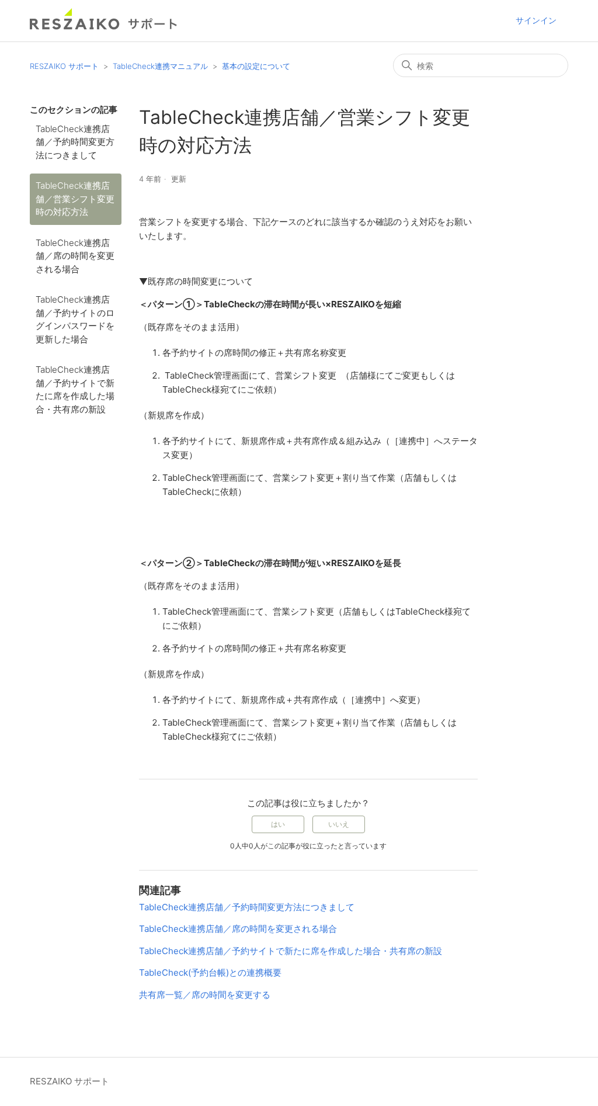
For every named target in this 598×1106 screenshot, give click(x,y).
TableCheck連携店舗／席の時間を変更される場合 (75, 256)
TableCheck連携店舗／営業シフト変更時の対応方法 (75, 198)
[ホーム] (104, 26)
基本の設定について (256, 66)
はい (278, 824)
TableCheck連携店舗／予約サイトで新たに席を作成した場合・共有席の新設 (75, 389)
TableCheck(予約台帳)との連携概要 (210, 972)
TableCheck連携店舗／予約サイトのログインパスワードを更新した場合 (75, 319)
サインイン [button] (536, 20)
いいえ (338, 824)
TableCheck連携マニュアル (160, 66)
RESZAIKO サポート (64, 66)
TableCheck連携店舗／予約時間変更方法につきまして (75, 142)
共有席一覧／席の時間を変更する (204, 994)
